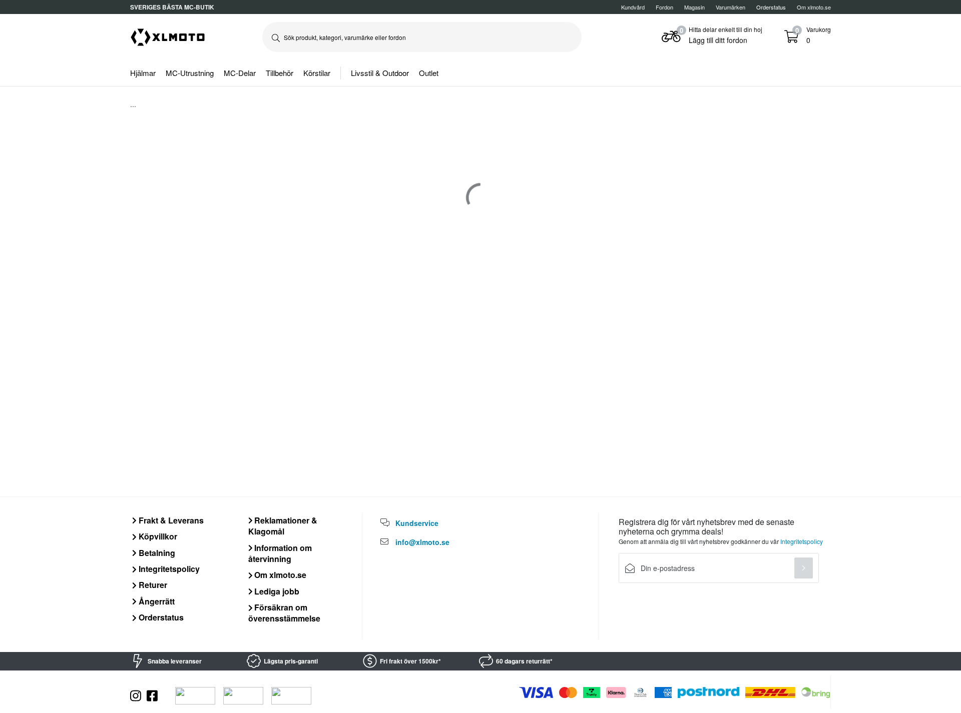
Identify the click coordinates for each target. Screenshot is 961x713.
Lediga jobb (275, 591)
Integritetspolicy (168, 568)
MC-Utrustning (190, 73)
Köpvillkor (157, 536)
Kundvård (633, 7)
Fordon (664, 7)
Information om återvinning (280, 553)
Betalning (156, 552)
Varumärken (730, 7)
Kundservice (416, 523)
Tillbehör (279, 73)
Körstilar (316, 73)
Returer (152, 584)
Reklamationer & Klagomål (283, 525)
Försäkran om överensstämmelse (284, 613)
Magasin (694, 7)
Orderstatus (160, 617)
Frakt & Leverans (170, 520)
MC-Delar (240, 73)
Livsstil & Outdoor (380, 73)
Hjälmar (143, 73)
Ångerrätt (156, 601)
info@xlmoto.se (422, 542)
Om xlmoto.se (814, 7)
